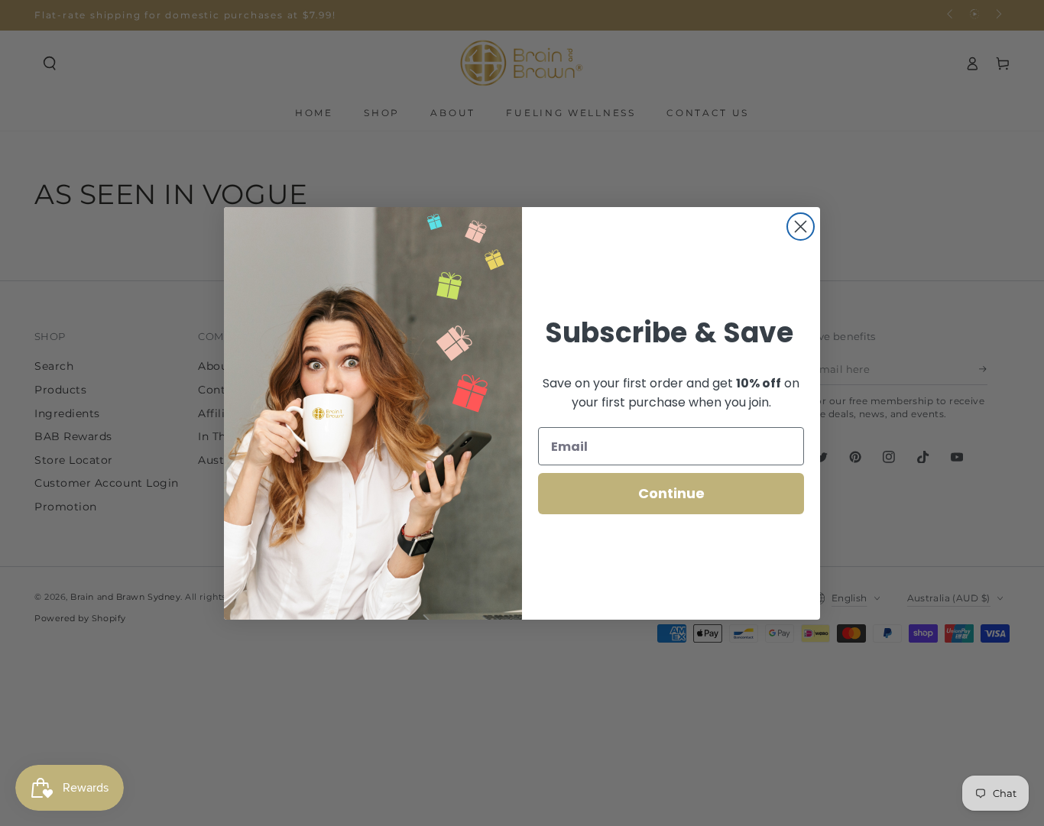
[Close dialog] (800, 226)
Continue (671, 493)
